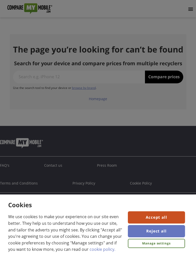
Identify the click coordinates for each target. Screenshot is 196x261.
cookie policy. (102, 249)
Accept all (156, 217)
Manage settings (156, 243)
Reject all (156, 230)
